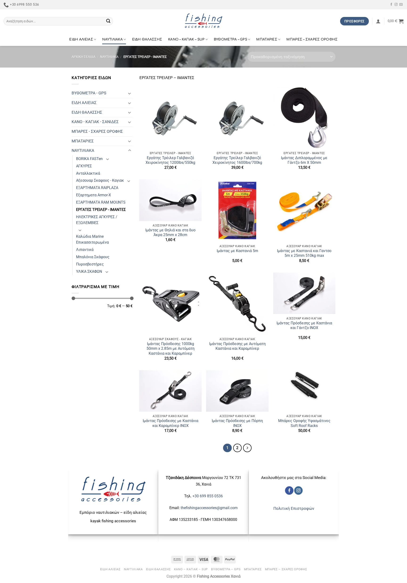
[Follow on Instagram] (396, 4)
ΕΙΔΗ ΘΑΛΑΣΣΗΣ (147, 39)
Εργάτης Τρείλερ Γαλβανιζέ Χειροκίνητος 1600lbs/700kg (237, 160)
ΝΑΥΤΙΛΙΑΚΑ (112, 39)
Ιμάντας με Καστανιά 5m (237, 251)
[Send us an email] (401, 4)
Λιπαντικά (85, 250)
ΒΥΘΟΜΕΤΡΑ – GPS (230, 39)
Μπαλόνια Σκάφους (93, 257)
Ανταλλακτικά (88, 173)
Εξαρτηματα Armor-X (93, 195)
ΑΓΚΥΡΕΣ (84, 166)
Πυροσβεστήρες (90, 264)
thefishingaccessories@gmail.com (209, 508)
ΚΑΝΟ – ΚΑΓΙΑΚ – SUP (186, 39)
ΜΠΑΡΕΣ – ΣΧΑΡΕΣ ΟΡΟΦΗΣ (312, 39)
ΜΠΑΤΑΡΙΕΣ (266, 39)
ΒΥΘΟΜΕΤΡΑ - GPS (89, 93)
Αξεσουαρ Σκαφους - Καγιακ (100, 180)
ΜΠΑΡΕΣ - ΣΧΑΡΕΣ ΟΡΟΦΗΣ (97, 131)
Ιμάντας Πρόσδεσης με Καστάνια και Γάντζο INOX (304, 325)
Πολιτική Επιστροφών (293, 508)
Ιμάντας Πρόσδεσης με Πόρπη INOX (237, 423)
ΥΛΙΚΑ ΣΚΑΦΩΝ (89, 271)
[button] (378, 21)
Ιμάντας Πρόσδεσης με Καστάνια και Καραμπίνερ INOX (170, 423)
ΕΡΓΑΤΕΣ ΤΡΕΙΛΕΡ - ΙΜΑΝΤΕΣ (101, 210)
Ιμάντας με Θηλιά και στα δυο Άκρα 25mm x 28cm (170, 232)
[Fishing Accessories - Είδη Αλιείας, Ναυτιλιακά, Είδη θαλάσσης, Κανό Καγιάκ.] (203, 21)
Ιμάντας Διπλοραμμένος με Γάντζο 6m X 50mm (304, 160)
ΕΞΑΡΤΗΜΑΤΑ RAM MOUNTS (101, 202)
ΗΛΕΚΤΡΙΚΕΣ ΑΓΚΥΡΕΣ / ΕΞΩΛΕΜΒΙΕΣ (96, 220)
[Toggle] (129, 93)
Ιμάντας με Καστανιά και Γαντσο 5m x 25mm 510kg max (304, 253)
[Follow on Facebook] (391, 4)
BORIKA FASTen (89, 159)
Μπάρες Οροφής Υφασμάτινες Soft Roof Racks (304, 423)
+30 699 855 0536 (207, 496)
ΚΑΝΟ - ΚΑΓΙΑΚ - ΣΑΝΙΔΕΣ (95, 121)
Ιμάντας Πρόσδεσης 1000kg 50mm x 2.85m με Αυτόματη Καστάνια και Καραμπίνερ (171, 348)
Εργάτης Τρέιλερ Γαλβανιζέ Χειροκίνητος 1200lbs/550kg (170, 160)
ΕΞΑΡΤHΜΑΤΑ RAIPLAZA (97, 188)
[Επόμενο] (247, 448)
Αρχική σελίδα (83, 57)
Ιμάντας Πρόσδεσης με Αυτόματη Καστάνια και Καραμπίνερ (237, 346)
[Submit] (108, 21)
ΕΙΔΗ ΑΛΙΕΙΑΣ (81, 39)
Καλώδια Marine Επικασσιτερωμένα (92, 239)
